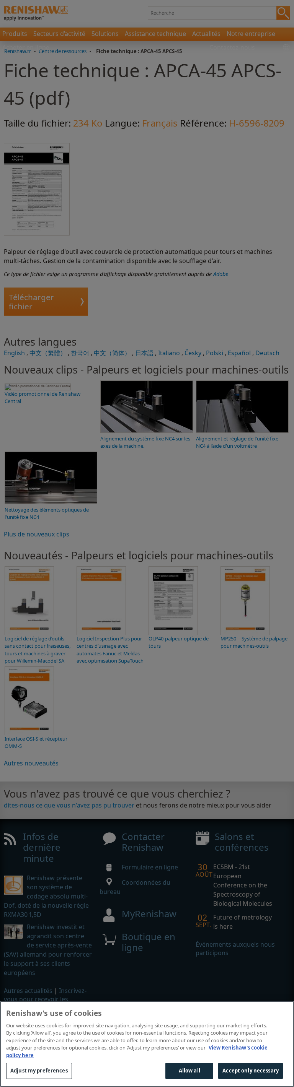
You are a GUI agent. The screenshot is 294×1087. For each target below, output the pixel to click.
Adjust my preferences (39, 1070)
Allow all (189, 1070)
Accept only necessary (250, 1070)
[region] (147, 1044)
